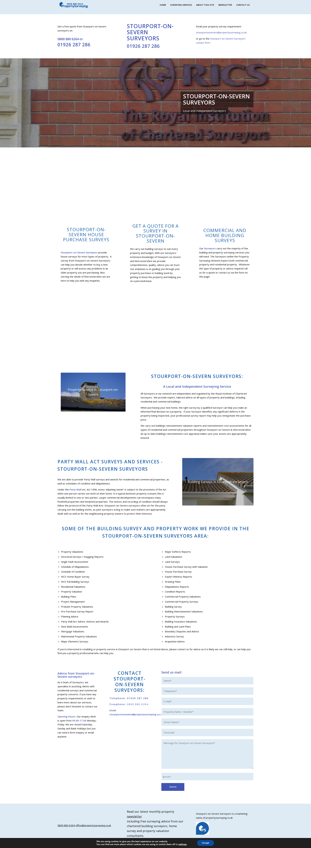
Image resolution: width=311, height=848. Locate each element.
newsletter (134, 816)
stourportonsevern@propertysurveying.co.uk (221, 32)
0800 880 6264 (68, 39)
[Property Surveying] (73, 5)
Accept (205, 842)
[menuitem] (163, 4)
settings (182, 844)
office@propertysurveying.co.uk (93, 825)
